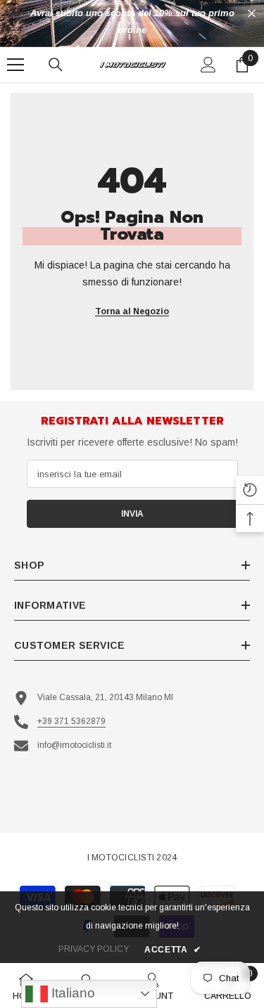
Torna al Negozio (132, 311)
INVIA (132, 514)
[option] (132, 22)
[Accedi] (208, 64)
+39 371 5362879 (71, 721)
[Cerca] (55, 64)
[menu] (15, 64)
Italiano (71, 993)
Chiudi (251, 13)
